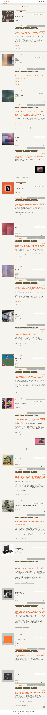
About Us (19, 711)
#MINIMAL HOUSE (27, 127)
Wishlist (21, 25)
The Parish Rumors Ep (20, 639)
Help (23, 711)
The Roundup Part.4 (19, 460)
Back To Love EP (18, 139)
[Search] (38, 1)
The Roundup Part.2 (19, 593)
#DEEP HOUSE (18, 127)
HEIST (17, 189)
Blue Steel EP (18, 315)
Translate (43, 30)
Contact (32, 711)
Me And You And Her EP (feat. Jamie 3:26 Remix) (25, 505)
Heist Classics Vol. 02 (20, 188)
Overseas (27, 711)
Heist (17, 61)
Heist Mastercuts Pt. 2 (20, 229)
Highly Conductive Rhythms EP (21, 360)
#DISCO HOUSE (24, 538)
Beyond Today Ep (19, 16)
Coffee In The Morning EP (20, 403)
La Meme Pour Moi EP (19, 676)
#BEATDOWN (30, 582)
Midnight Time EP (19, 95)
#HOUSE (17, 84)
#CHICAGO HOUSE (25, 177)
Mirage (16, 59)
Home (14, 711)
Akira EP (17, 271)
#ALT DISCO (18, 494)
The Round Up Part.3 (19, 549)
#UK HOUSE (18, 48)
